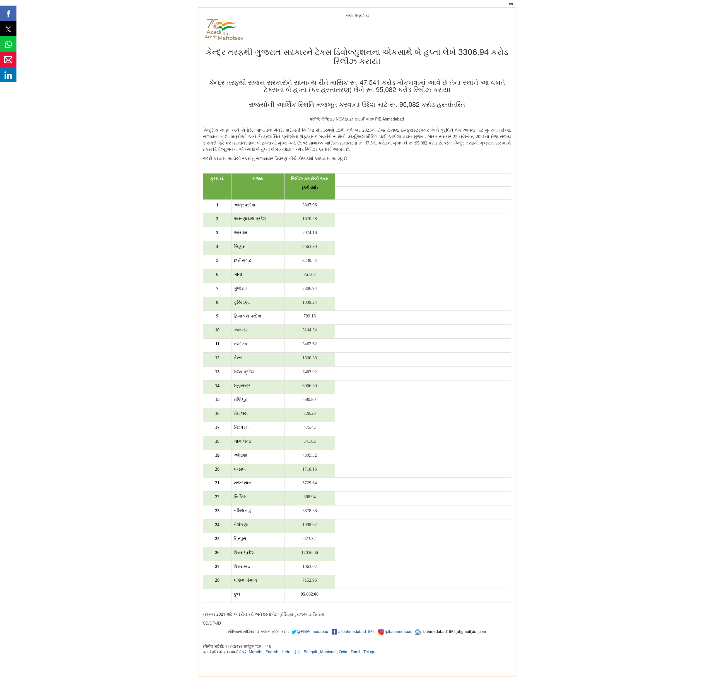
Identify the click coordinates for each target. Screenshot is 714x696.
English (272, 651)
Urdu (286, 651)
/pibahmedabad (399, 631)
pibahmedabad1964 (357, 631)
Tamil (356, 651)
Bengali (311, 651)
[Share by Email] (8, 59)
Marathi (256, 651)
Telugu (369, 651)
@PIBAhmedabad (312, 631)
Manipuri (328, 651)
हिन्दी (297, 651)
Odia (343, 651)
